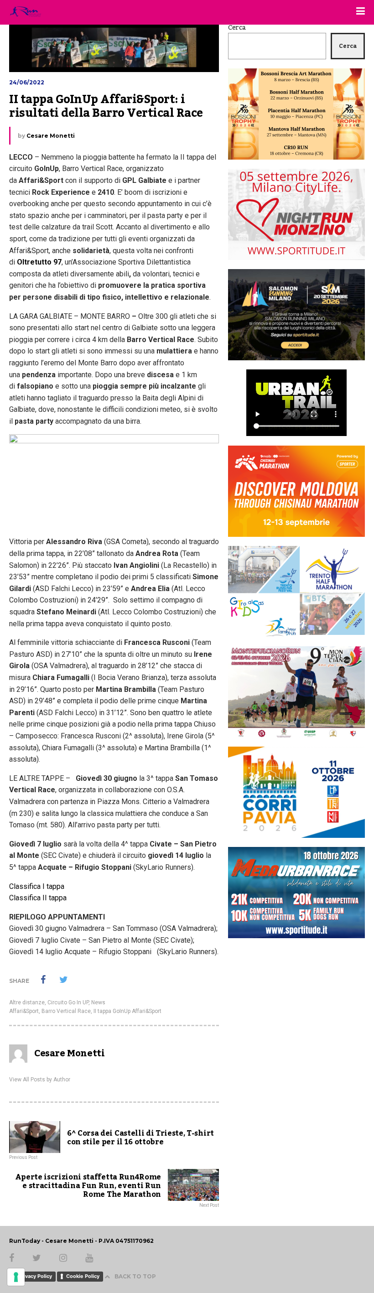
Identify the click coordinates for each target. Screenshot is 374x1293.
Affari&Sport (24, 1011)
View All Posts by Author (39, 1079)
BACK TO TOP (135, 1276)
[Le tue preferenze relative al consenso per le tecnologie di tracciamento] (16, 1277)
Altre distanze (27, 1002)
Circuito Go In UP (67, 1002)
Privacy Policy (35, 1276)
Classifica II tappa (38, 897)
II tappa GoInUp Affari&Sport (127, 1011)
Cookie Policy (82, 1276)
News (98, 1002)
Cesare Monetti (50, 135)
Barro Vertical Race (66, 1011)
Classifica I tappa (36, 886)
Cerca (237, 27)
